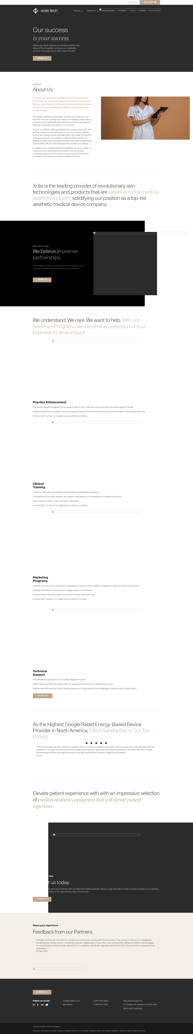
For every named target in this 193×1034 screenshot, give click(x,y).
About (132, 11)
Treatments (91, 11)
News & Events (108, 11)
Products (76, 11)
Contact (143, 11)
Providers (122, 11)
